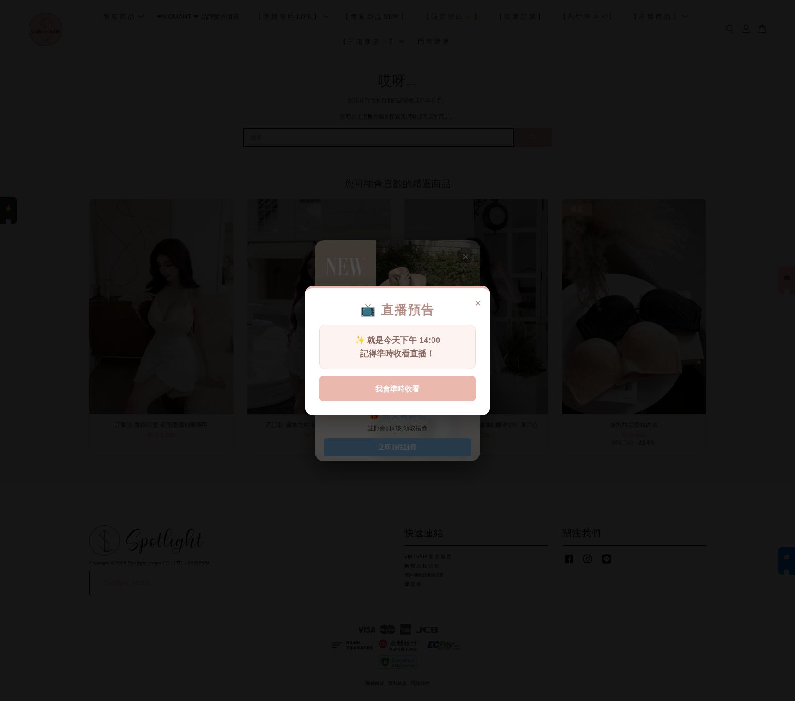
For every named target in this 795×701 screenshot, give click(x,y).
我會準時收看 (397, 389)
